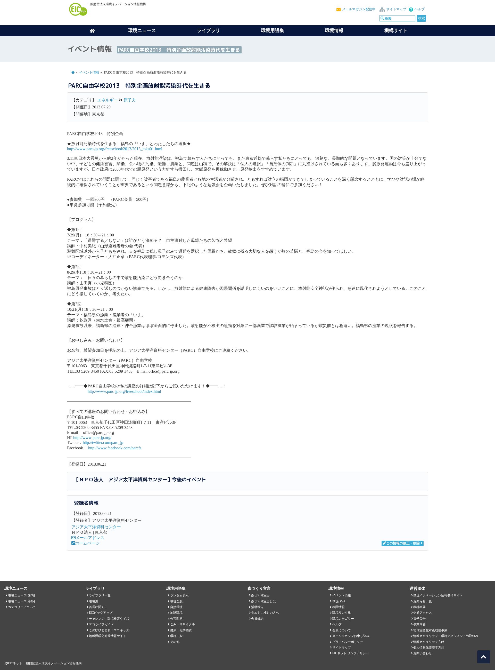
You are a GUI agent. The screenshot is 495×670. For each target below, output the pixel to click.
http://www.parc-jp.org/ (92, 437)
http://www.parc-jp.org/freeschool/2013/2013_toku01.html (114, 149)
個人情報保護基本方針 (428, 647)
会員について (341, 630)
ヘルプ (420, 9)
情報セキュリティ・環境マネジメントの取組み (445, 636)
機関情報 (338, 607)
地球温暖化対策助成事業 (430, 630)
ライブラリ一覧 (100, 595)
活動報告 (257, 607)
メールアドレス (90, 538)
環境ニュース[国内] (21, 595)
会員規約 (257, 618)
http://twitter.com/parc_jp (103, 442)
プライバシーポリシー (347, 642)
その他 (174, 642)
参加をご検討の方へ (265, 613)
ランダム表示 (179, 595)
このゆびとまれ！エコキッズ (109, 630)
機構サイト (396, 30)
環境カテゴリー (343, 618)
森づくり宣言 (260, 595)
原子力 (129, 100)
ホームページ (87, 543)
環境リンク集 (341, 613)
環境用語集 (272, 30)
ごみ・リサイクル (182, 624)
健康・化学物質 (181, 630)
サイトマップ (396, 9)
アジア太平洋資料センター (96, 527)
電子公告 (419, 618)
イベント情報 (89, 72)
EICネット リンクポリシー (350, 653)
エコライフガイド (101, 624)
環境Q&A (338, 601)
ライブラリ (208, 30)
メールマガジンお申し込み (350, 636)
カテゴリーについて (22, 607)
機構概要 (419, 607)
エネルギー (107, 100)
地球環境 (176, 613)
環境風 (93, 601)
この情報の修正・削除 (403, 543)
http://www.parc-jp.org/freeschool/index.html (124, 391)
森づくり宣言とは (263, 601)
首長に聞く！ (98, 607)
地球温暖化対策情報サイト (107, 636)
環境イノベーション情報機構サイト (438, 595)
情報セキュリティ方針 (428, 642)
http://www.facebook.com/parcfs (114, 448)
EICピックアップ (100, 613)
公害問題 (176, 618)
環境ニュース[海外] (21, 601)
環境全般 (176, 601)
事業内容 (419, 624)
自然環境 (176, 607)
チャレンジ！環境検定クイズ (109, 618)
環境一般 (176, 636)
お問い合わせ (422, 653)
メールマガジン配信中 (359, 9)
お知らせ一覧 (422, 601)
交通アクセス (422, 613)
